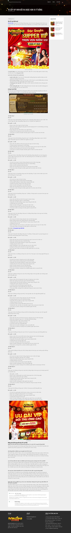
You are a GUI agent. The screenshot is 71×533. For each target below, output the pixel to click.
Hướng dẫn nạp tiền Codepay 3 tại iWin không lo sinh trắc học (59, 23)
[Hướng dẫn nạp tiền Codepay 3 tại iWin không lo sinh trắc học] (52, 23)
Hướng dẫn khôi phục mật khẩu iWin (58, 34)
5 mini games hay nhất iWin (18, 228)
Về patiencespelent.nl (31, 516)
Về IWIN (53, 1)
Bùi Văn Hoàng (17, 501)
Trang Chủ (48, 1)
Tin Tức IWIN (58, 1)
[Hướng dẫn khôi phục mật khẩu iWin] (52, 35)
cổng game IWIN (19, 73)
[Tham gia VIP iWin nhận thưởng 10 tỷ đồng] (14, 2)
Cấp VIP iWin (10, 23)
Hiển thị (13, 18)
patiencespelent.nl (12, 523)
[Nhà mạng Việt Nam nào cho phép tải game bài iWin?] (52, 29)
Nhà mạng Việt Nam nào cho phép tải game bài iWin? (58, 28)
